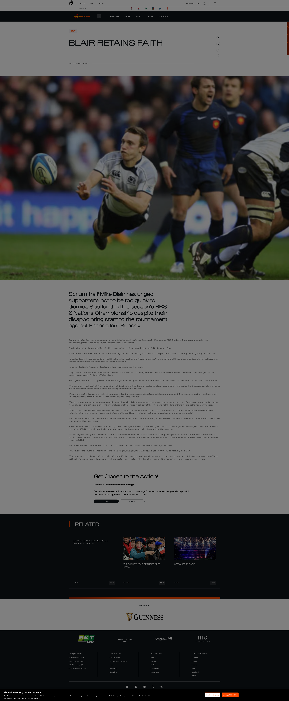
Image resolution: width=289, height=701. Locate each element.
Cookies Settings (212, 695)
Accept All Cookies (230, 695)
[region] (144, 695)
